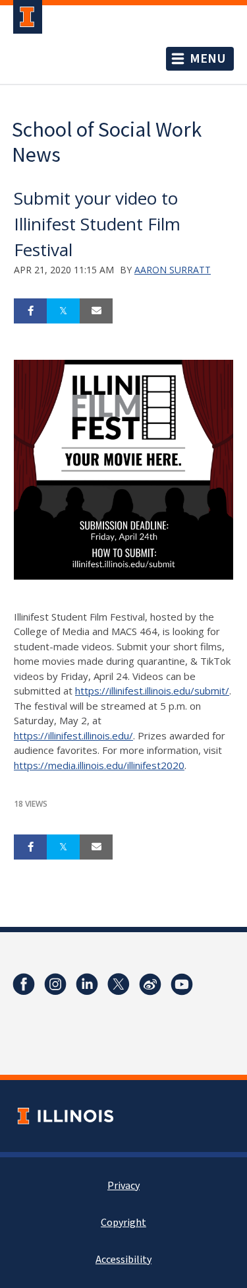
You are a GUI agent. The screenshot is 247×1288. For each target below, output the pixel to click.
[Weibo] (150, 984)
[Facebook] (23, 984)
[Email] (96, 310)
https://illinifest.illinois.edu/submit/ (152, 690)
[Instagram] (55, 984)
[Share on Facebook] (30, 310)
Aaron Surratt (172, 269)
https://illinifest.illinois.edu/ (73, 735)
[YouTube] (181, 984)
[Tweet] (63, 310)
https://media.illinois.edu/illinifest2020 (99, 765)
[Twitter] (118, 984)
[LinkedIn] (86, 984)
